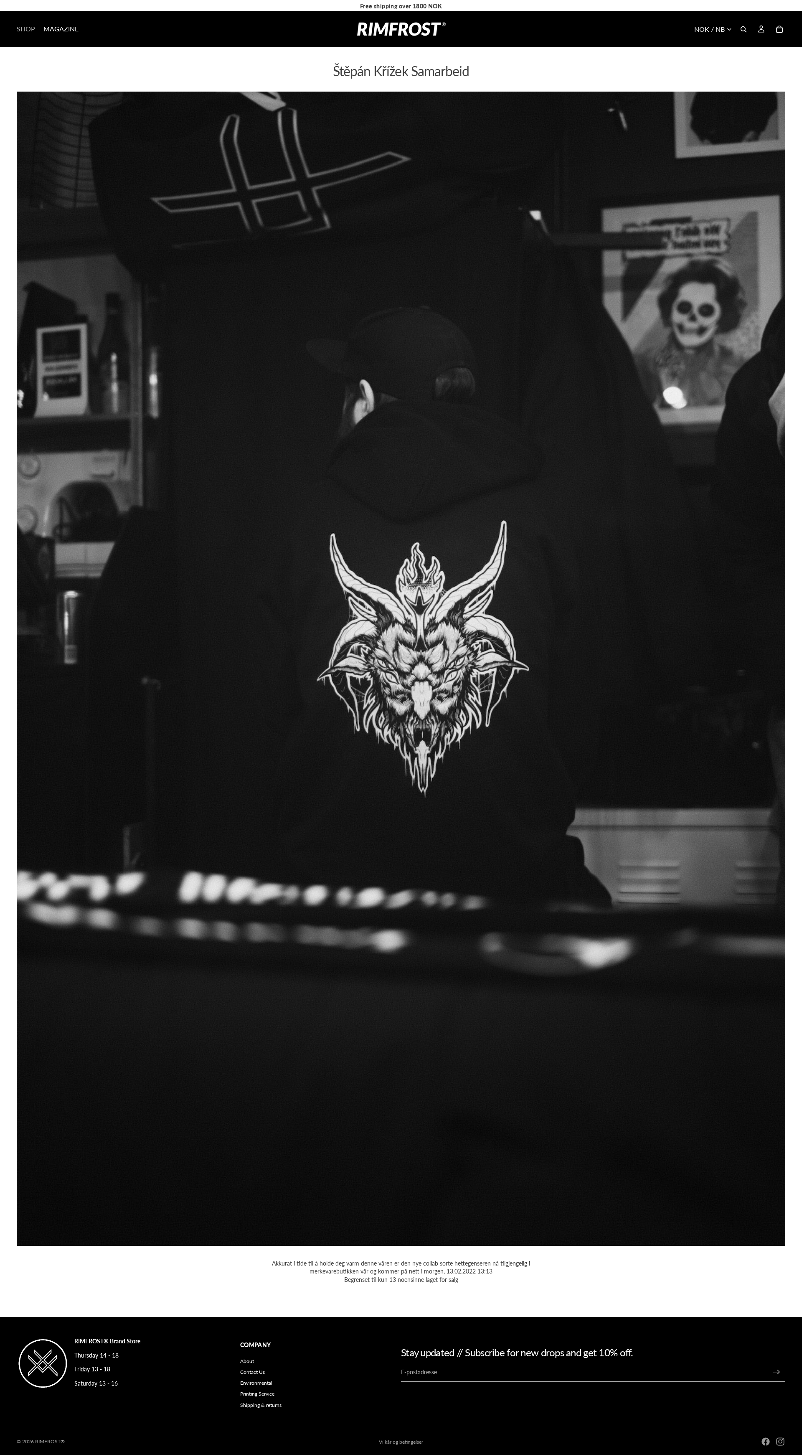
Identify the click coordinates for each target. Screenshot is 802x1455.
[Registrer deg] (776, 1372)
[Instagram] (780, 1442)
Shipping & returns (261, 1405)
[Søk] (743, 29)
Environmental (256, 1383)
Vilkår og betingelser (401, 1442)
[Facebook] (766, 1442)
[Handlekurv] (779, 29)
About (247, 1361)
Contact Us (252, 1372)
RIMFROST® (50, 1441)
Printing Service (257, 1394)
